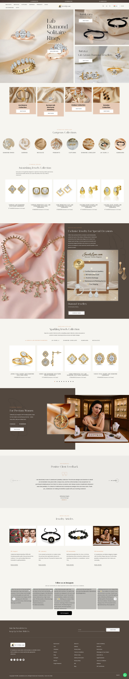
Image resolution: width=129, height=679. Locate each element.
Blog (75, 666)
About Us (76, 643)
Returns (55, 660)
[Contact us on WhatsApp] (125, 675)
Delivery (76, 646)
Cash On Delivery (101, 643)
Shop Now (86, 20)
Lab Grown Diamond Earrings (120, 153)
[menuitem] (9, 4)
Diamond (99, 646)
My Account (56, 643)
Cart (55, 646)
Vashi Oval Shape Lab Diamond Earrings (105, 374)
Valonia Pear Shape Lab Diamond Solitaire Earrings (64, 206)
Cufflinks (24, 152)
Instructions (99, 649)
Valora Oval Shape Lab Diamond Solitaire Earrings (88, 206)
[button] (109, 6)
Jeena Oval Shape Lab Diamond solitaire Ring (22, 374)
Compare (56, 657)
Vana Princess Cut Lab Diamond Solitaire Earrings (78, 374)
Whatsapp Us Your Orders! (103, 652)
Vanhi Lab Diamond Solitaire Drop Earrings (50, 374)
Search (55, 652)
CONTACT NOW (75, 313)
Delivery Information (79, 657)
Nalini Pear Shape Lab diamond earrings (112, 213)
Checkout (56, 649)
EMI (75, 663)
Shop (55, 655)
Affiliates (99, 663)
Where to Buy (77, 655)
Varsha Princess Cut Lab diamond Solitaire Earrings (16, 206)
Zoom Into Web (48, 676)
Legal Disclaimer (100, 657)
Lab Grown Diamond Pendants (104, 153)
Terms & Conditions (79, 652)
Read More (14, 564)
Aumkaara (72, 152)
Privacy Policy (77, 649)
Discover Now (14, 40)
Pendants (8, 152)
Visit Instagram (64, 613)
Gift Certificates (100, 666)
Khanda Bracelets (88, 152)
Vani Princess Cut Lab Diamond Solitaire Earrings (40, 206)
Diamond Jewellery (40, 152)
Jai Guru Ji (56, 152)
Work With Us (100, 655)
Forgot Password (57, 663)
